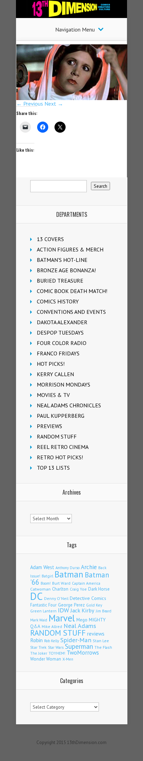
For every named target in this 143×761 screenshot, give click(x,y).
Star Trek (38, 647)
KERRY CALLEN (55, 374)
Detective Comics (88, 598)
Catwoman (40, 589)
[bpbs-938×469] (71, 98)
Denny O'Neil (56, 598)
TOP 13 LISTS (53, 467)
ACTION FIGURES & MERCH (70, 249)
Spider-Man (75, 640)
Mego (81, 620)
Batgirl (47, 575)
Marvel (62, 618)
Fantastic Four (43, 605)
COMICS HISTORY (58, 301)
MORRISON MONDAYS (63, 384)
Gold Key (94, 605)
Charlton (60, 589)
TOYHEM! (57, 653)
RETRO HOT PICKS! (60, 457)
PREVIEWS (49, 426)
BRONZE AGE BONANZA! (66, 270)
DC (36, 596)
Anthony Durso (67, 567)
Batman (68, 574)
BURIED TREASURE (60, 280)
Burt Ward (61, 583)
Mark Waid (38, 620)
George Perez (71, 605)
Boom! (46, 583)
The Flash (103, 647)
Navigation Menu (75, 29)
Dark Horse (99, 589)
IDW (63, 610)
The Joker (38, 653)
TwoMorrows (83, 652)
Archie (89, 567)
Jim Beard (103, 611)
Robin (36, 640)
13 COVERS (50, 239)
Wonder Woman (45, 659)
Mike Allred (52, 626)
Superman (79, 646)
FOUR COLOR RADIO (61, 342)
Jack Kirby (82, 610)
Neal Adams (80, 626)
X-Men (67, 659)
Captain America (86, 583)
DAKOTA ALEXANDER (62, 322)
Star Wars (56, 647)
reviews (95, 633)
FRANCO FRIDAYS (58, 353)
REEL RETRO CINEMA (63, 446)
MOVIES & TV (53, 394)
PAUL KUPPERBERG (60, 415)
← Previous (29, 103)
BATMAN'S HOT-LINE (62, 259)
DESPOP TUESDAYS (60, 332)
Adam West (42, 567)
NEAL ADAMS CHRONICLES (69, 405)
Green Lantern (43, 610)
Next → (53, 103)
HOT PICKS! (51, 363)
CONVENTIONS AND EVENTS (71, 311)
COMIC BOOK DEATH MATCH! (72, 290)
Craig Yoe (78, 589)
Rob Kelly (51, 640)
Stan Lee (101, 640)
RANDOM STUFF (57, 436)
